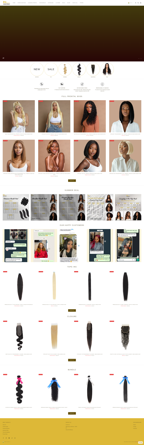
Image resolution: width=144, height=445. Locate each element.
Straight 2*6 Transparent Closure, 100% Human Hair (89, 354)
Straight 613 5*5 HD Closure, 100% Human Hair (54, 354)
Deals (63, 2)
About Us (4, 424)
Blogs (68, 2)
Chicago (134, 426)
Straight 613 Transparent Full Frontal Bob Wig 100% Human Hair (125, 173)
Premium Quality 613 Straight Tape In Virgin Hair (54, 304)
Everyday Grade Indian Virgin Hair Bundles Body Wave (19, 407)
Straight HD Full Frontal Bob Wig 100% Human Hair (89, 173)
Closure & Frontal (32, 2)
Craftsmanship (5, 426)
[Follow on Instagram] (6, 438)
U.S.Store (58, 2)
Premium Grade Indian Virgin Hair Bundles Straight (125, 407)
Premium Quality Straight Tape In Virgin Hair (90, 304)
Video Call (75, 2)
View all (72, 180)
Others (81, 2)
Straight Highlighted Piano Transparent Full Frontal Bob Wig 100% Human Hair (18, 174)
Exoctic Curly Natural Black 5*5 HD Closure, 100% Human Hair (125, 354)
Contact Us (68, 424)
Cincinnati (135, 428)
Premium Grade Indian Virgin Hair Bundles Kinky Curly (54, 407)
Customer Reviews (6, 428)
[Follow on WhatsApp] (15, 438)
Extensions (50, 2)
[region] (72, 33)
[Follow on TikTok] (12, 438)
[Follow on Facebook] (3, 438)
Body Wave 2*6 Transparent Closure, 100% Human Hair (19, 354)
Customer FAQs (5, 430)
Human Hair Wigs (22, 2)
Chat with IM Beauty (69, 429)
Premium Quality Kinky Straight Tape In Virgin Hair (125, 304)
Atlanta (134, 424)
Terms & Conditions (6, 432)
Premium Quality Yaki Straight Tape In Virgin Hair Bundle (19, 304)
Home (14, 2)
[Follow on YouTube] (9, 438)
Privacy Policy (5, 434)
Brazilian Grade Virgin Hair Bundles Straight (90, 407)
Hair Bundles (42, 2)
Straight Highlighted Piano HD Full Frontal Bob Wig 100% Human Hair (54, 174)
